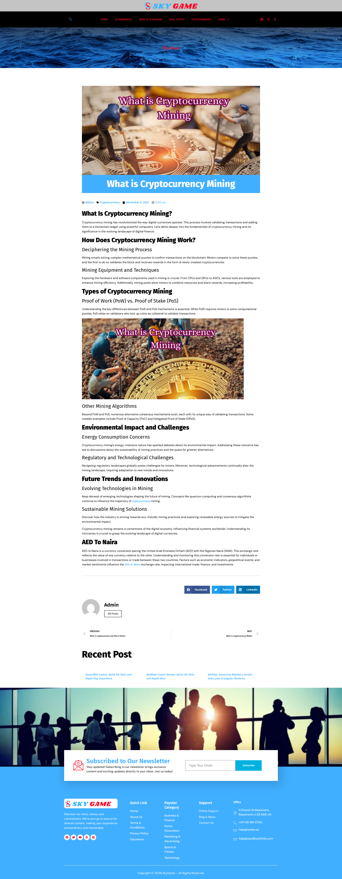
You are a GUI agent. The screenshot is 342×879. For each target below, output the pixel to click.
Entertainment (201, 19)
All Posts (113, 613)
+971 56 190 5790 (250, 822)
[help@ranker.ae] (235, 830)
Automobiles (123, 19)
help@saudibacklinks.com (256, 838)
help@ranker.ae (249, 829)
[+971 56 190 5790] (235, 823)
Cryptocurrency (110, 202)
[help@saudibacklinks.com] (235, 839)
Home (104, 19)
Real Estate (176, 19)
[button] (68, 19)
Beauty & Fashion (150, 19)
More (221, 19)
